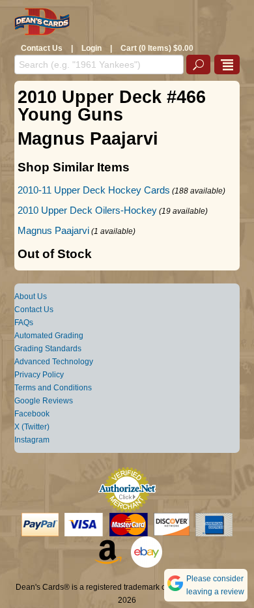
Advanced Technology (53, 361)
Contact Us (42, 48)
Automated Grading (48, 335)
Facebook (31, 413)
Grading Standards (47, 348)
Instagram (31, 439)
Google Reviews (43, 400)
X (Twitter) (31, 426)
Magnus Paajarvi (53, 230)
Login (91, 48)
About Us (30, 296)
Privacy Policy (39, 374)
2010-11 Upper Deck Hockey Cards (94, 189)
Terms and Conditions (53, 387)
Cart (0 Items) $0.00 (156, 48)
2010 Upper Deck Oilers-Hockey (87, 210)
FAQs (23, 322)
